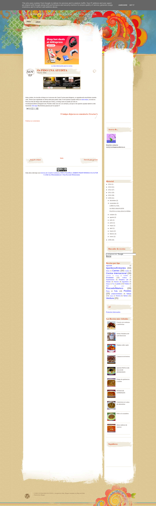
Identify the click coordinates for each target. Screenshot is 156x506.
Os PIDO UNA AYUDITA (117, 208)
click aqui (34, 106)
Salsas (128, 294)
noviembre (113, 203)
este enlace (85, 99)
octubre (112, 214)
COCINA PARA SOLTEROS (45, 493)
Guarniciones (110, 280)
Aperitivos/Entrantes (116, 268)
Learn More (122, 5)
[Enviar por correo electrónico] (30, 108)
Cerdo (127, 271)
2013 (110, 187)
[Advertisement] (62, 31)
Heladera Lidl (123, 280)
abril (111, 228)
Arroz (107, 271)
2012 (110, 190)
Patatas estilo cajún (123, 345)
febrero (112, 234)
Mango (108, 284)
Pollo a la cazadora (123, 413)
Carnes (115, 270)
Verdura (110, 298)
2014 (110, 184)
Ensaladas (110, 277)
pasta (119, 284)
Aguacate (109, 265)
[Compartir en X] (35, 108)
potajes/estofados (116, 294)
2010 (110, 195)
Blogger (43, 495)
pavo (123, 286)
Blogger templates (70, 493)
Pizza (108, 291)
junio (111, 223)
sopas (111, 296)
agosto (112, 217)
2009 (110, 198)
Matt (63, 493)
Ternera (118, 296)
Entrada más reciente (91, 159)
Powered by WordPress (27, 496)
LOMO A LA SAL (114, 206)
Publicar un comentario (32, 121)
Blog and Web (81, 493)
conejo (117, 275)
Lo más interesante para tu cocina (61, 66)
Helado (108, 282)
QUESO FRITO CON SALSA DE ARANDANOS (123, 370)
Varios (44, 72)
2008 (110, 240)
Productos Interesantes (113, 312)
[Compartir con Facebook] (37, 108)
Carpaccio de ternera (123, 356)
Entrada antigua (35, 159)
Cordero (125, 275)
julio (111, 220)
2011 (110, 192)
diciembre (113, 200)
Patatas (126, 284)
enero (112, 236)
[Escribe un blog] (32, 108)
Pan (113, 284)
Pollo (116, 291)
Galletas (124, 277)
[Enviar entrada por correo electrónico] (27, 108)
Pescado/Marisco (114, 288)
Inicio (29, 21)
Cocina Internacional (116, 273)
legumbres (125, 282)
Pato (107, 286)
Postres (127, 291)
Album (38, 21)
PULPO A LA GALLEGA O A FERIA (120, 211)
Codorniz (108, 275)
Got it (132, 5)
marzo (112, 231)
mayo (112, 225)
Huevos (116, 282)
